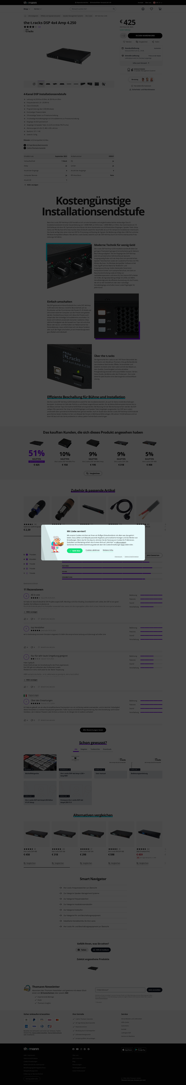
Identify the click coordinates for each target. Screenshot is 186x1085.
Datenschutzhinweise (131, 556)
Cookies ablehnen (93, 550)
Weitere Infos (108, 550)
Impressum (118, 556)
